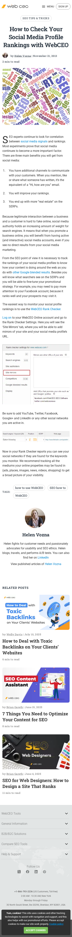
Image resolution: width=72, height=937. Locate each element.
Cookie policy (56, 924)
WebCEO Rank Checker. (46, 309)
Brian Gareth (14, 707)
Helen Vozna (22, 55)
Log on (6, 317)
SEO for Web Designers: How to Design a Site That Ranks (35, 783)
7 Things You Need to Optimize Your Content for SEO (35, 717)
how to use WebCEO (29, 488)
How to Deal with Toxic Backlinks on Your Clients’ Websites (30, 647)
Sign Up (63, 6)
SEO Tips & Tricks (36, 18)
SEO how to (58, 488)
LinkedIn (43, 557)
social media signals (34, 141)
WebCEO (21, 495)
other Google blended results (31, 272)
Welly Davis (14, 634)
